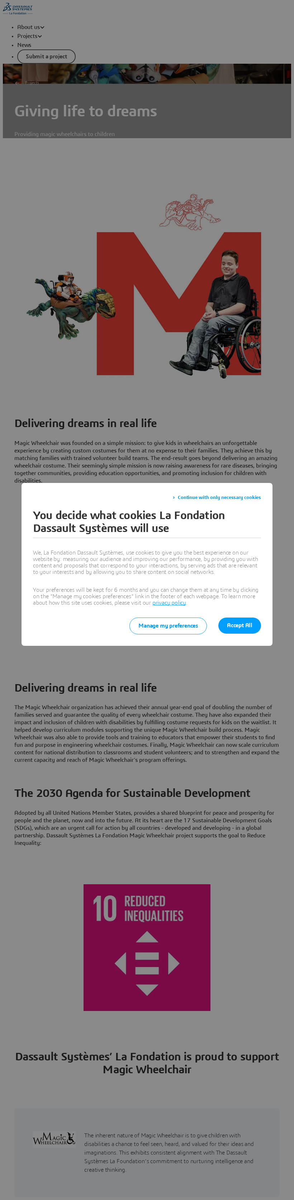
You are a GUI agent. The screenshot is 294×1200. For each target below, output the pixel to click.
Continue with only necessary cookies (219, 497)
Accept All (239, 625)
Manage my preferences (168, 626)
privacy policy (169, 603)
